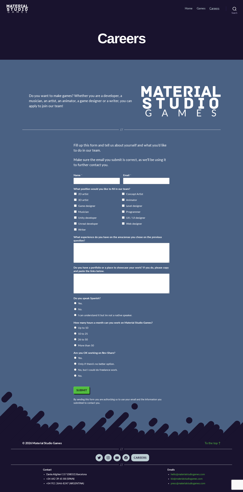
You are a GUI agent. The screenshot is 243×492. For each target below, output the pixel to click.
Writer (82, 229)
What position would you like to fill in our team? (102, 189)
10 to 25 (83, 334)
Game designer (86, 206)
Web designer (134, 223)
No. (80, 309)
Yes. (80, 303)
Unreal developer (88, 223)
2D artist (83, 194)
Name (78, 175)
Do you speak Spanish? (87, 298)
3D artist (83, 200)
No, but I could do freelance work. (98, 370)
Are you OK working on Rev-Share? (94, 353)
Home (189, 8)
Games (201, 8)
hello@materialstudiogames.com (188, 474)
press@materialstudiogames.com (188, 483)
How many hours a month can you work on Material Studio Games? (113, 322)
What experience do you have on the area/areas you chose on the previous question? (118, 239)
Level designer (134, 206)
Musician (83, 212)
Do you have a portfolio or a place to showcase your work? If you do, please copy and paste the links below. (121, 269)
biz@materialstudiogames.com (186, 479)
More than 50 (86, 345)
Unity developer (87, 218)
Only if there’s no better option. (96, 364)
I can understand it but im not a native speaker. (105, 315)
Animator (131, 200)
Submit (81, 390)
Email (127, 175)
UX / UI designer (135, 218)
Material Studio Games (47, 443)
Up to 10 (83, 328)
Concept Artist (134, 194)
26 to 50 (83, 339)
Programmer (133, 212)
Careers (214, 8)
